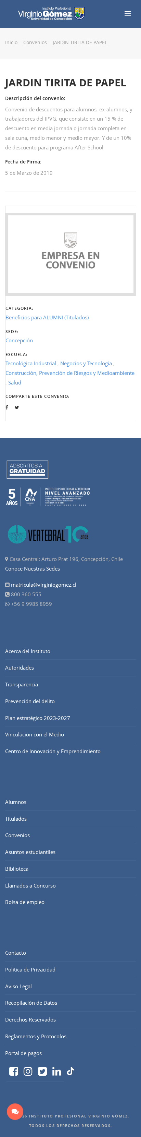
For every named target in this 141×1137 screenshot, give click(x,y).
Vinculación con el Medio (34, 734)
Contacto (15, 952)
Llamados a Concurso (30, 885)
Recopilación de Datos (31, 1002)
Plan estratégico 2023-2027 (37, 717)
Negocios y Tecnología (86, 363)
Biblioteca (16, 868)
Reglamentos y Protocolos (35, 1036)
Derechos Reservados (30, 1019)
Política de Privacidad (30, 969)
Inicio (11, 42)
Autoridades (19, 667)
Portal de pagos (23, 1053)
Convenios (35, 42)
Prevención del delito (30, 701)
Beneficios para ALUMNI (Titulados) (47, 317)
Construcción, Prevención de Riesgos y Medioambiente (69, 372)
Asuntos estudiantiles (30, 851)
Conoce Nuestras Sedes (32, 568)
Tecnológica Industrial (30, 363)
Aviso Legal (18, 986)
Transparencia (21, 684)
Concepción (19, 340)
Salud (14, 382)
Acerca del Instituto (27, 651)
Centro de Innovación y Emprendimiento (53, 751)
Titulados (16, 818)
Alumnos (15, 801)
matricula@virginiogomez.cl (43, 584)
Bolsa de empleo (24, 901)
